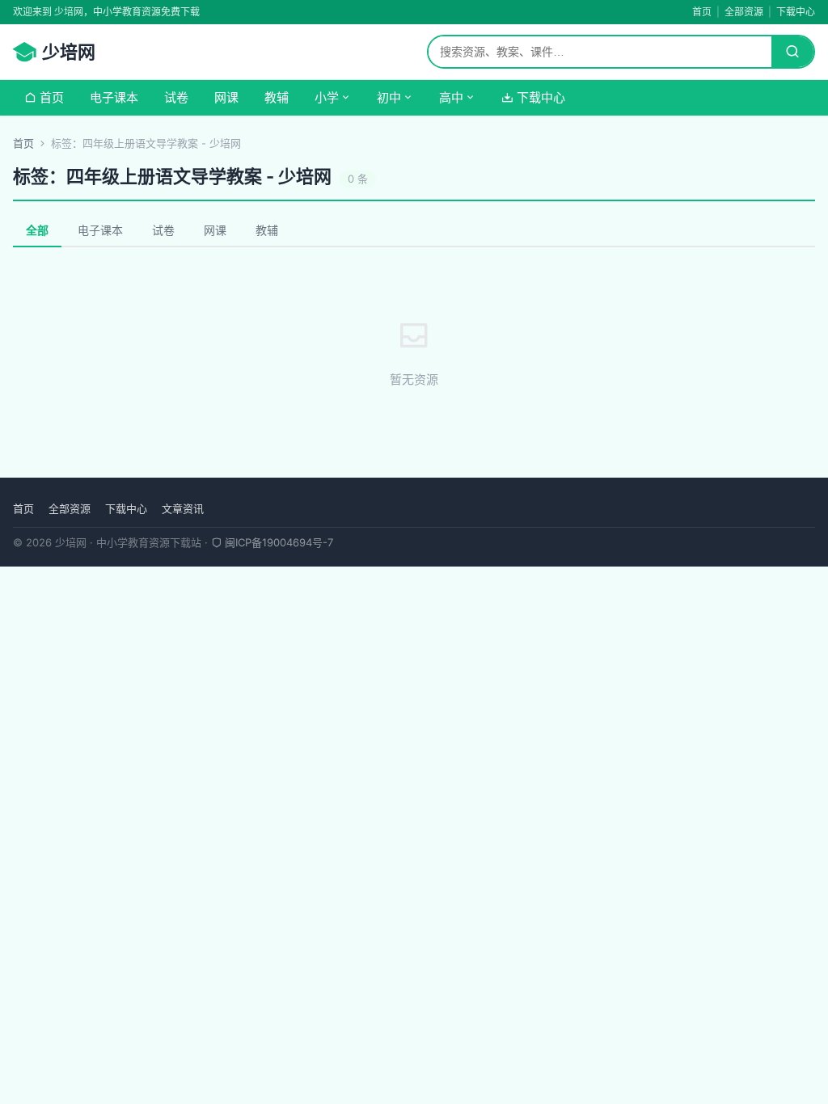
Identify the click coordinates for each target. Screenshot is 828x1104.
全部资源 (743, 12)
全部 (37, 230)
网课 (226, 97)
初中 (389, 97)
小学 (327, 97)
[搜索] (792, 51)
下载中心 (795, 12)
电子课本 (114, 97)
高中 (451, 97)
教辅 (276, 97)
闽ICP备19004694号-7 (277, 542)
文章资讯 (183, 508)
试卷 (176, 97)
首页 (702, 12)
